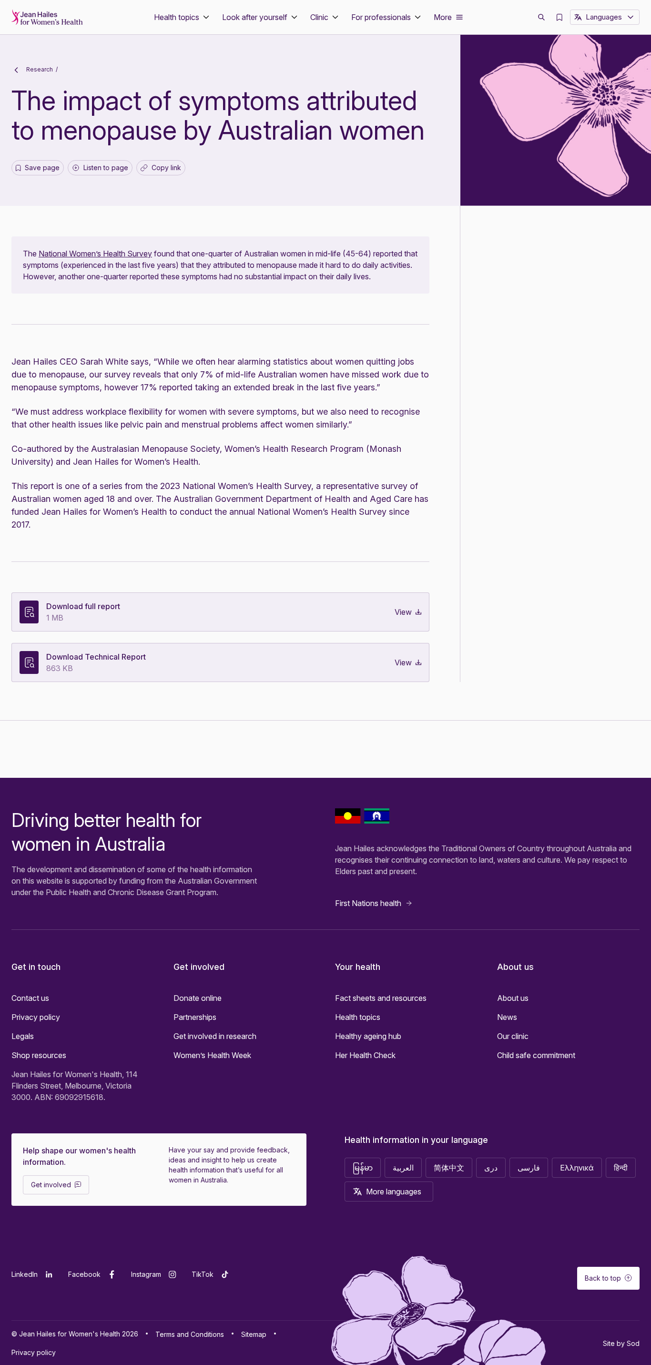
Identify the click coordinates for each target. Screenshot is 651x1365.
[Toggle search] (541, 17)
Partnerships (194, 1017)
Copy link (163, 169)
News (507, 1017)
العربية (403, 1167)
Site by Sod (621, 1343)
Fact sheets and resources (381, 998)
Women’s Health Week (212, 1055)
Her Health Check (365, 1055)
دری (491, 1167)
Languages (604, 16)
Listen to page (105, 167)
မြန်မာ (363, 1167)
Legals (22, 1036)
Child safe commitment (536, 1055)
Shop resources (38, 1055)
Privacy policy (35, 1017)
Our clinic (513, 1036)
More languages (393, 1191)
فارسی (529, 1167)
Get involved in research (214, 1036)
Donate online (197, 998)
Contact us (30, 998)
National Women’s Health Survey (95, 253)
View (403, 612)
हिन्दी (621, 1167)
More (443, 17)
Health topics (357, 1017)
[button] (182, 17)
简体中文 (449, 1167)
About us (513, 998)
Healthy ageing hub (368, 1036)
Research (39, 69)
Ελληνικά (577, 1167)
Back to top (603, 1278)
